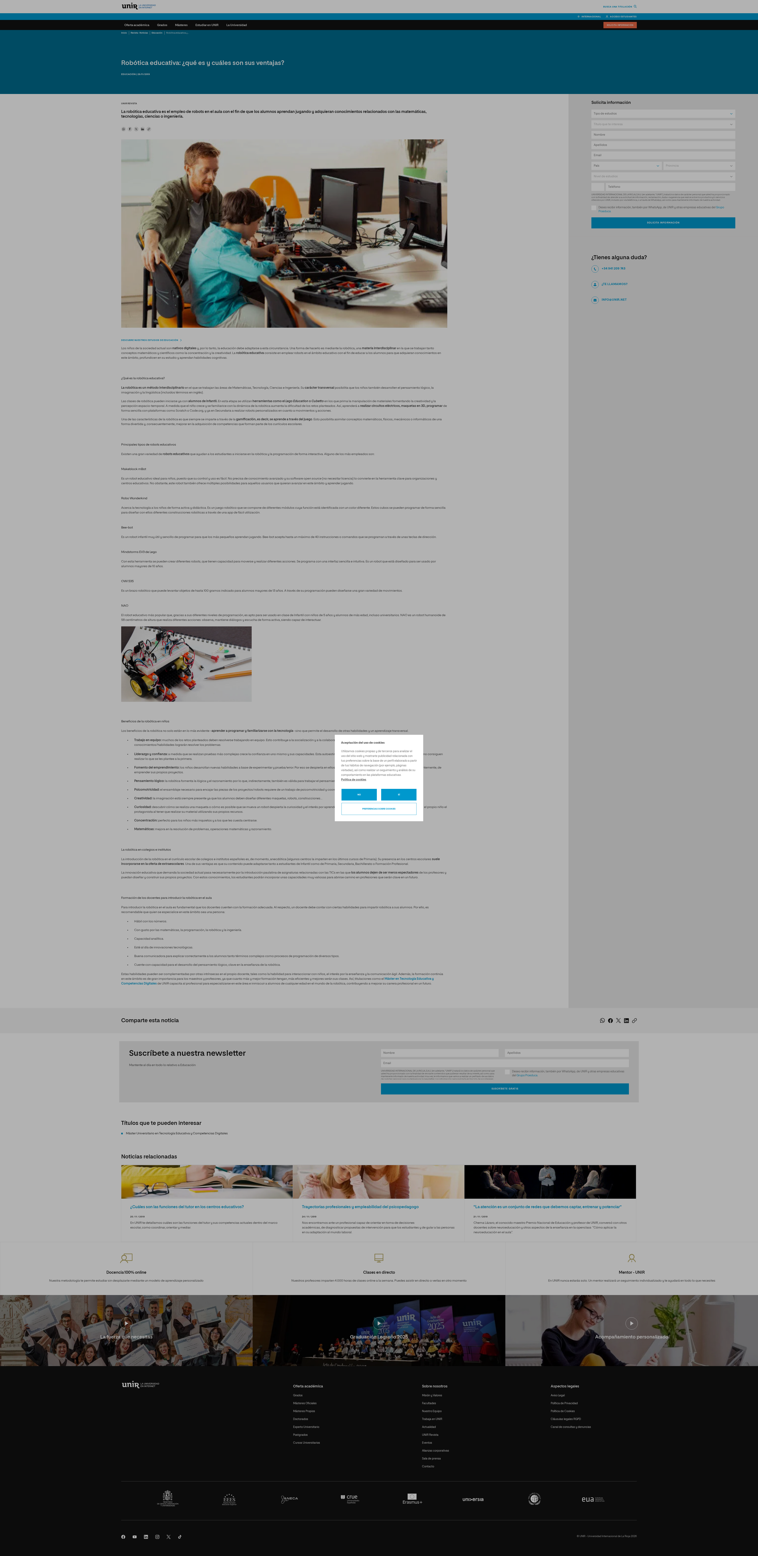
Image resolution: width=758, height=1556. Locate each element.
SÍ (399, 795)
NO (359, 795)
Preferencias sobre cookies (379, 809)
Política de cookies (353, 779)
